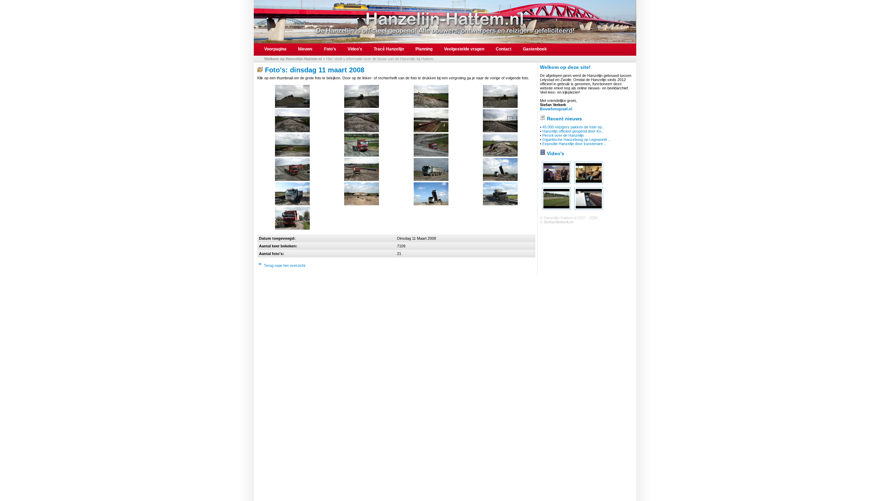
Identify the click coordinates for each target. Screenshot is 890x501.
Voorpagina (275, 49)
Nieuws (305, 49)
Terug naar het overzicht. (285, 265)
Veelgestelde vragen (464, 49)
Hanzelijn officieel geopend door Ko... (573, 131)
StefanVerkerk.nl (558, 222)
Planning (423, 49)
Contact (503, 49)
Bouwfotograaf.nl (556, 109)
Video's (355, 49)
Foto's (330, 49)
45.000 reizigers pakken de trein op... (573, 127)
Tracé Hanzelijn (389, 49)
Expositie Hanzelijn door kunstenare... (574, 144)
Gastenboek (535, 49)
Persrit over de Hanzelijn (563, 135)
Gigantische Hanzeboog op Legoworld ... (576, 139)
